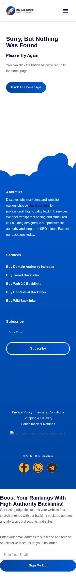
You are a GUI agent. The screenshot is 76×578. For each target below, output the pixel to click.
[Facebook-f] (24, 468)
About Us (14, 192)
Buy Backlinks (39, 205)
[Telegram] (52, 468)
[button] (65, 10)
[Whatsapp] (38, 468)
